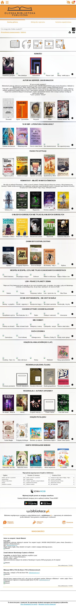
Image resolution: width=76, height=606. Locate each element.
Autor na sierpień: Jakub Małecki (15, 538)
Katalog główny (12, 22)
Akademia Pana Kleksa (31, 482)
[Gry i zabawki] (61, 49)
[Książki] (15, 49)
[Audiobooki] (38, 49)
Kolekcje (23, 32)
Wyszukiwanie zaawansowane (10, 32)
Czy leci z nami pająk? (56, 479)
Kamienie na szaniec (6, 484)
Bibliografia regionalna (38, 22)
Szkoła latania (5, 479)
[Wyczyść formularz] (69, 32)
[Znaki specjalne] (73, 32)
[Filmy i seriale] (49, 49)
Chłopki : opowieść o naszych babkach (35, 480)
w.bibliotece (46, 515)
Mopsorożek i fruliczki (56, 482)
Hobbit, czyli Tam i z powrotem (9, 477)
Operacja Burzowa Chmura (57, 480)
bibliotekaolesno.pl (12, 545)
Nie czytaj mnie (54, 484)
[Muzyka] (26, 49)
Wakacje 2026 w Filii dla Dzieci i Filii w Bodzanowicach (22, 570)
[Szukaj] (73, 29)
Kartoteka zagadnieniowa (63, 22)
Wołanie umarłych (30, 484)
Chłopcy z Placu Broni (7, 480)
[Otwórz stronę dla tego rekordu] (9, 66)
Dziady (3, 482)
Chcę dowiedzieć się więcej (28, 604)
